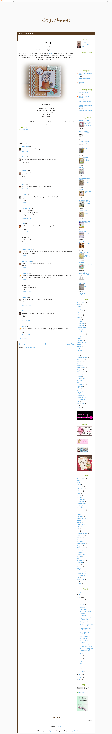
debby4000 (24, 170)
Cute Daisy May (80, 330)
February (82, 669)
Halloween (79, 344)
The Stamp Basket (81, 399)
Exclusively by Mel (26, 208)
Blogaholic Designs (75, 731)
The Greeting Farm (81, 397)
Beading (79, 309)
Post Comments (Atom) (30, 348)
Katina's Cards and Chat (84, 273)
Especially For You (83, 210)
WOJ (78, 405)
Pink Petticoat (80, 374)
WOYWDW (79, 408)
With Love (86, 274)
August (82, 653)
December (82, 599)
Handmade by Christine (84, 121)
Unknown (24, 326)
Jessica (23, 184)
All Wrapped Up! (84, 622)
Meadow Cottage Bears (82, 357)
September (83, 607)
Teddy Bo (79, 393)
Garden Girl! (87, 222)
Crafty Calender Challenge (85, 101)
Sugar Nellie (80, 387)
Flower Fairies (80, 340)
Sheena (78, 382)
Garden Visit (83, 609)
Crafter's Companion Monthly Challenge (85, 106)
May (81, 661)
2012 (80, 594)
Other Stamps (80, 365)
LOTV (78, 353)
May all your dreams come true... (87, 182)
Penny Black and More (84, 92)
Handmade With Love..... (84, 252)
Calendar (79, 319)
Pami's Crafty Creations (84, 221)
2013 (80, 592)
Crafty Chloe (82, 283)
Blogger (59, 726)
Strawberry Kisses (81, 384)
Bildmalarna (79, 315)
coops (23, 223)
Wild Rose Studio (81, 403)
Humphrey (79, 346)
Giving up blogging (83, 143)
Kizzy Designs (82, 168)
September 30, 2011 (26, 292)
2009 (80, 677)
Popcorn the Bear (81, 378)
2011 (80, 597)
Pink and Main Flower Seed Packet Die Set (87, 124)
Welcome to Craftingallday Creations (85, 179)
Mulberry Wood (80, 359)
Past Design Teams (29, 33)
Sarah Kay (79, 380)
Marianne (51, 53)
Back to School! (83, 638)
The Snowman (83, 615)
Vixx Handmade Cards (83, 200)
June (81, 658)
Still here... (86, 132)
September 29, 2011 (26, 151)
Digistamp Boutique (81, 334)
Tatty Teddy (80, 391)
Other (78, 363)
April (81, 663)
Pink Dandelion (25, 146)
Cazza (23, 311)
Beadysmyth (81, 82)
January (82, 671)
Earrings (79, 336)
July (81, 656)
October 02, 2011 (26, 321)
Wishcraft (81, 190)
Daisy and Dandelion (81, 332)
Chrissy (23, 157)
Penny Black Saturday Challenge (84, 97)
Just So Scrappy (48, 731)
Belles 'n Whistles (81, 313)
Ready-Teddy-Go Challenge (85, 110)
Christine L (24, 194)
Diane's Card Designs (27, 261)
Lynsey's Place (82, 242)
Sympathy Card (87, 233)
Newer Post (22, 344)
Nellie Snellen (80, 361)
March (82, 666)
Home (20, 33)
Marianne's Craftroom (27, 249)
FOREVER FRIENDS (81, 342)
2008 (80, 680)
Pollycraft (79, 376)
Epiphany (79, 338)
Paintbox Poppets (81, 368)
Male (78, 355)
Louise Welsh (25, 273)
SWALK (78, 389)
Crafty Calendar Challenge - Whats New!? (88, 255)
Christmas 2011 (80, 323)
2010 (80, 674)
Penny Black (25, 129)
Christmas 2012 (80, 325)
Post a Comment (24, 338)
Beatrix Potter (80, 311)
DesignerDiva (82, 263)
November (82, 602)
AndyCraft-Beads (81, 302)
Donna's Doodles (82, 231)
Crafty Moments (56, 20)
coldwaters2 (25, 297)
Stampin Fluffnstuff (83, 131)
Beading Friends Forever (84, 78)
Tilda (78, 401)
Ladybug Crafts (81, 349)
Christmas (79, 321)
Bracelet (79, 317)
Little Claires (80, 351)
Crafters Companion (81, 328)
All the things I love (83, 157)
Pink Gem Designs (81, 372)
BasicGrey (79, 306)
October (82, 604)
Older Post (70, 344)
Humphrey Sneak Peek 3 (85, 636)
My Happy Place (82, 147)
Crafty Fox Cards (83, 294)
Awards (78, 304)
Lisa (25, 127)
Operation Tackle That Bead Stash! (85, 74)
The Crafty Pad (80, 395)
